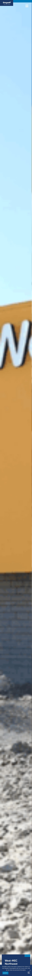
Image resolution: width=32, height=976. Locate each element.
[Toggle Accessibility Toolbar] (29, 973)
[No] (30, 970)
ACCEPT (5, 973)
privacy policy (24, 968)
